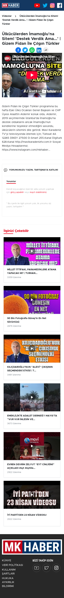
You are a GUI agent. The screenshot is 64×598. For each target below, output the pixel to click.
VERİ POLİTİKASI (12, 565)
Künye (6, 560)
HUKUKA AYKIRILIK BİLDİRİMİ (8, 582)
